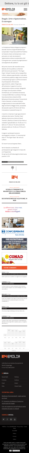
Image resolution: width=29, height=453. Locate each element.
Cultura (13, 162)
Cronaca (4, 380)
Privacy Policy (20, 426)
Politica (16, 377)
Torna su (14, 350)
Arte (9, 162)
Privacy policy (16, 450)
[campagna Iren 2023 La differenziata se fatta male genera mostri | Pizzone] (14, 15)
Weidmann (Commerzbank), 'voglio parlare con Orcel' (14, 397)
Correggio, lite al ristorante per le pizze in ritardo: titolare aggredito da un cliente (14, 274)
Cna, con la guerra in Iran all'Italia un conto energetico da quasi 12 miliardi (14, 407)
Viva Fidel (4, 308)
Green (16, 383)
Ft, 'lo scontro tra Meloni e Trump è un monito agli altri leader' (12, 402)
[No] (27, 447)
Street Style (17, 386)
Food (3, 383)
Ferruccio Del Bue (7, 24)
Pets (3, 386)
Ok (10, 450)
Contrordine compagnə (8, 283)
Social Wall (5, 377)
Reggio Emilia (20, 162)
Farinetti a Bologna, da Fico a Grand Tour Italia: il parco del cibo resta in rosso (14, 296)
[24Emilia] (11, 9)
